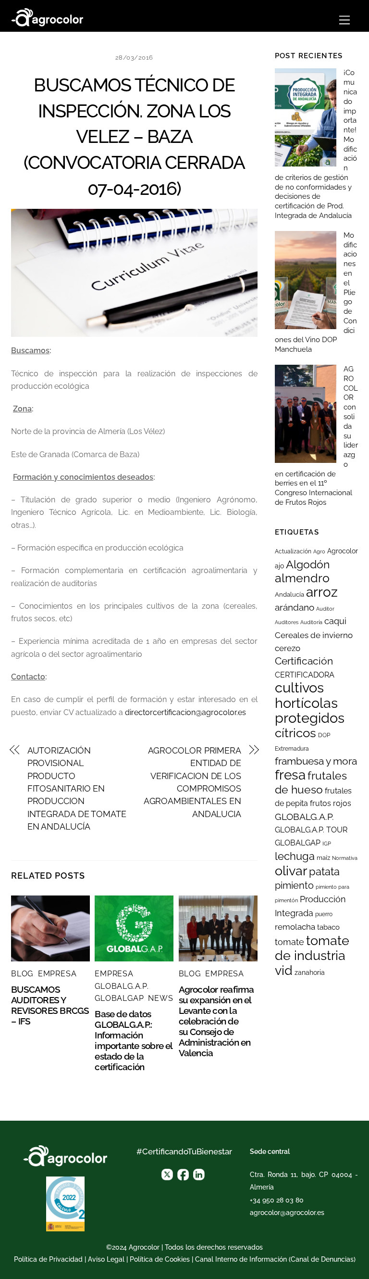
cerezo (287, 648)
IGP (326, 843)
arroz (322, 592)
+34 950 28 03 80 (277, 1200)
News (160, 998)
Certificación (304, 661)
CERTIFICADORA (304, 674)
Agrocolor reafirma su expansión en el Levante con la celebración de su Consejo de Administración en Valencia (216, 1021)
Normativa (344, 858)
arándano (294, 607)
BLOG (22, 973)
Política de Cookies (160, 1259)
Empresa (57, 973)
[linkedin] (199, 1173)
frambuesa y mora (316, 761)
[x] (167, 1173)
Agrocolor (342, 551)
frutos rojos (330, 803)
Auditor (325, 609)
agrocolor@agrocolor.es (287, 1212)
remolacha (295, 927)
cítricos (295, 732)
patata (324, 871)
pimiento (294, 885)
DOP (324, 735)
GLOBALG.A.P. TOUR (311, 829)
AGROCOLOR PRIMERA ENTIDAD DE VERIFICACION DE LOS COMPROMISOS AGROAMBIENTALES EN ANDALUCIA (192, 782)
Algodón (308, 564)
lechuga (295, 856)
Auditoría (311, 622)
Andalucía (289, 594)
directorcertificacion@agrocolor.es (185, 712)
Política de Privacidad (48, 1259)
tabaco (328, 927)
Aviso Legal (106, 1259)
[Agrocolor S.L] (47, 16)
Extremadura (292, 748)
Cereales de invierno (314, 635)
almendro (302, 578)
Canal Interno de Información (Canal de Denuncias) (275, 1259)
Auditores (286, 622)
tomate (289, 942)
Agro (319, 551)
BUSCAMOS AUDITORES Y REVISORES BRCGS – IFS (50, 1005)
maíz (323, 857)
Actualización (293, 551)
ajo (279, 566)
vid (284, 970)
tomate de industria (312, 948)
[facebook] (183, 1173)
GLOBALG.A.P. (122, 986)
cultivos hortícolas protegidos (309, 702)
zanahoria (310, 972)
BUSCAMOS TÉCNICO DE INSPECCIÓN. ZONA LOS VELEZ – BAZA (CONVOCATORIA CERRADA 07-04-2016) (134, 136)
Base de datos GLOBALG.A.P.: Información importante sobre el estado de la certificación (133, 1040)
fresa (290, 775)
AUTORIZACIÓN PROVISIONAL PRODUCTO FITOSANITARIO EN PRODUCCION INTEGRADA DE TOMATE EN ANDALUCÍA (76, 788)
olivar (291, 870)
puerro (323, 914)
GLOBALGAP (119, 998)
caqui (335, 621)
